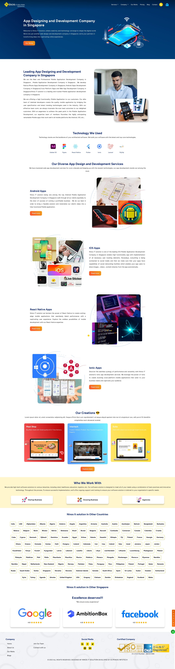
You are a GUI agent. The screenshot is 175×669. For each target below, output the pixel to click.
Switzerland (159, 571)
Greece (27, 544)
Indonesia (86, 544)
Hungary (66, 544)
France (139, 537)
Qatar (151, 564)
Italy (120, 544)
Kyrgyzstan (48, 551)
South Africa (107, 571)
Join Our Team (38, 644)
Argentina (82, 524)
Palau (91, 564)
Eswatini (103, 537)
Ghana (18, 544)
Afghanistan (30, 524)
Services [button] (114, 4)
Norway (71, 564)
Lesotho (79, 551)
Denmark (33, 537)
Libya (98, 551)
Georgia (149, 537)
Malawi (160, 551)
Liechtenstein (109, 551)
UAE (20, 524)
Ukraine (52, 577)
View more (42, 460)
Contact (154, 4)
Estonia (93, 537)
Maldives (29, 557)
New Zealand (49, 564)
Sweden (148, 571)
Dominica (54, 537)
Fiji (122, 537)
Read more (36, 213)
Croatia (158, 531)
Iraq (103, 544)
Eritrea (83, 537)
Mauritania (57, 557)
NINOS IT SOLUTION (90, 660)
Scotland (140, 577)
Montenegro (122, 557)
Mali (38, 557)
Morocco (134, 557)
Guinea (48, 544)
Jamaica (137, 544)
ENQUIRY (173, 618)
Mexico (79, 557)
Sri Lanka (128, 571)
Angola (72, 524)
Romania (160, 564)
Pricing (142, 4)
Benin (36, 531)
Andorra (62, 524)
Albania (42, 524)
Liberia (89, 551)
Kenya (28, 551)
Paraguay (100, 564)
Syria (24, 577)
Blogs (9, 655)
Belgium (26, 531)
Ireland (111, 544)
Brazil (74, 531)
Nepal (24, 564)
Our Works (134, 4)
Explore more (87, 469)
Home (9, 644)
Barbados (160, 524)
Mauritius (68, 557)
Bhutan (44, 531)
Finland (130, 537)
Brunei (83, 531)
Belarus (16, 531)
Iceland (76, 544)
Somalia (95, 571)
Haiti (56, 544)
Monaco (100, 557)
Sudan (138, 571)
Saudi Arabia (24, 571)
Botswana (64, 531)
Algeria (52, 524)
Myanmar (145, 557)
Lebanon (69, 551)
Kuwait (37, 551)
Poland (131, 564)
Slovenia (68, 571)
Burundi (103, 531)
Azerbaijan (126, 524)
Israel (128, 544)
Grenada (38, 544)
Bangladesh (148, 524)
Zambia (108, 577)
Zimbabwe (119, 577)
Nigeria (61, 564)
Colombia (148, 531)
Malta (46, 557)
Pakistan (81, 564)
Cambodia (114, 531)
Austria (114, 524)
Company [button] (124, 4)
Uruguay (87, 577)
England (130, 577)
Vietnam (97, 577)
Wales (150, 577)
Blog (148, 4)
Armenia (94, 524)
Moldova (89, 557)
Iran (96, 544)
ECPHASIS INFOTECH (119, 660)
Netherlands (35, 564)
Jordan (156, 544)
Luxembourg (134, 551)
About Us (10, 648)
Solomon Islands (82, 571)
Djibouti (43, 537)
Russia (13, 571)
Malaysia (18, 557)
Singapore (47, 571)
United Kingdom (66, 577)
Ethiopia (113, 537)
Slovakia (58, 571)
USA (77, 577)
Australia (104, 524)
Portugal (141, 564)
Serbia (36, 571)
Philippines (120, 564)
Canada (137, 531)
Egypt (74, 537)
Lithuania (122, 551)
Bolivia (54, 531)
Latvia (59, 551)
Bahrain (137, 524)
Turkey (32, 577)
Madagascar (148, 551)
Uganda (42, 577)
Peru (110, 564)
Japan (147, 544)
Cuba (14, 537)
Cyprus (22, 537)
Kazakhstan (17, 551)
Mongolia (110, 557)
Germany (160, 537)
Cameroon (126, 531)
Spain (118, 571)
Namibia (157, 557)
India (13, 524)
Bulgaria (93, 531)
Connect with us (39, 648)
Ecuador (65, 537)
